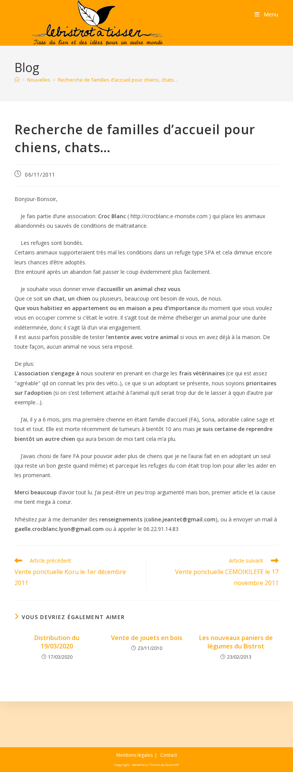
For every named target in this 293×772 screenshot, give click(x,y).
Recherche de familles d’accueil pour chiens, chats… (118, 79)
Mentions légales (134, 755)
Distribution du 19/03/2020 (56, 642)
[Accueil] (16, 79)
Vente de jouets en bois (146, 638)
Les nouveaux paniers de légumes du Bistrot (236, 642)
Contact (168, 755)
